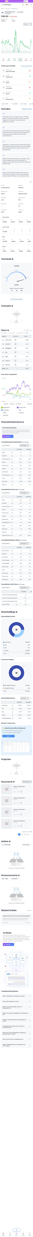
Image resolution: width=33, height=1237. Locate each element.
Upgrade (8, 736)
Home (2, 8)
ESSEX (5, 412)
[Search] (23, 5)
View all (29, 910)
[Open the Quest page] (26, 4)
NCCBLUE (21, 412)
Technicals (15, 103)
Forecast (25, 103)
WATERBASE (6, 407)
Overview (6, 103)
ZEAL (20, 410)
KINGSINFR (6, 410)
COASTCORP (22, 407)
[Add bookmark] (21, 791)
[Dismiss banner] (31, 1)
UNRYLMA (5, 415)
